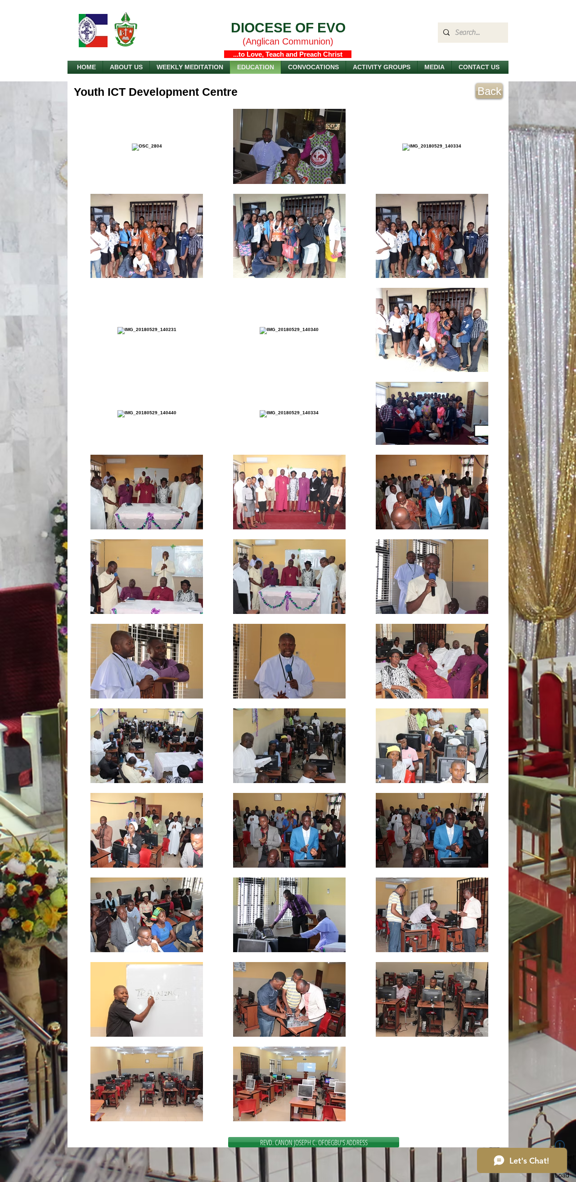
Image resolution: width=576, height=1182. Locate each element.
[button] (313, 67)
